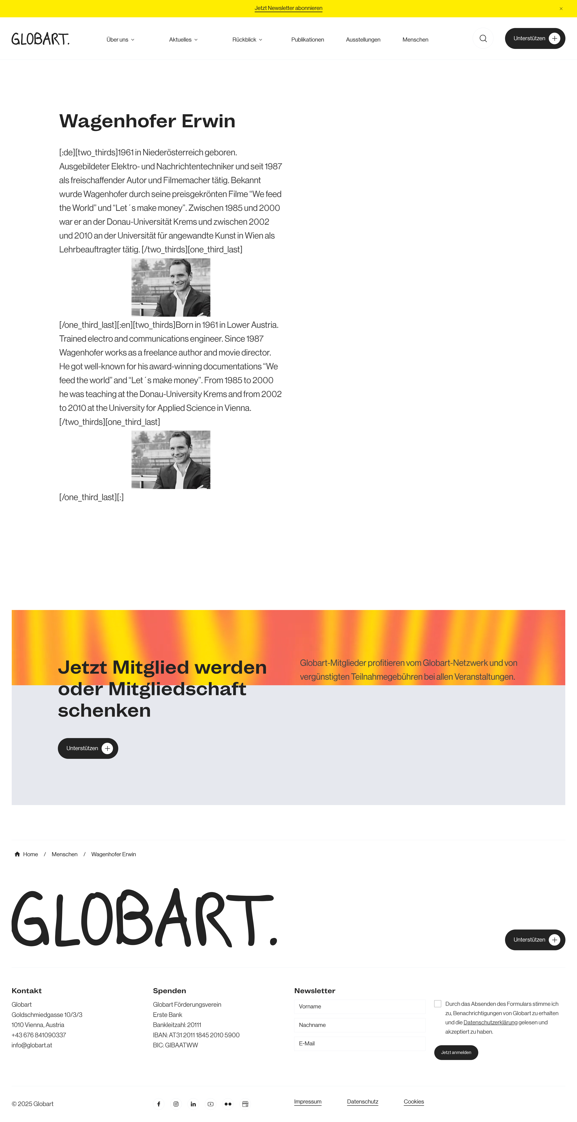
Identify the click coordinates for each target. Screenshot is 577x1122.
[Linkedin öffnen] (193, 1104)
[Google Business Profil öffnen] (245, 1104)
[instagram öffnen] (176, 1104)
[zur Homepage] (40, 38)
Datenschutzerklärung (491, 1022)
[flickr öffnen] (228, 1104)
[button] (561, 8)
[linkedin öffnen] (210, 1104)
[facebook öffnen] (159, 1104)
